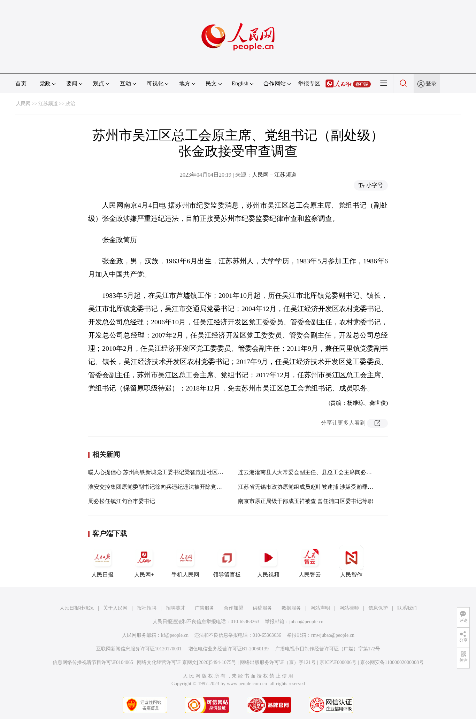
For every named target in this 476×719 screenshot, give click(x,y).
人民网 (23, 103)
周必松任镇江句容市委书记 (121, 501)
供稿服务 (262, 608)
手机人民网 (185, 575)
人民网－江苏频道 (274, 175)
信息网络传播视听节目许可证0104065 (93, 662)
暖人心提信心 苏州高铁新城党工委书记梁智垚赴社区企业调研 (164, 472)
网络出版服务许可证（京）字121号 (278, 662)
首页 (20, 83)
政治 (70, 103)
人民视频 (268, 575)
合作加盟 (233, 608)
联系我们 (407, 608)
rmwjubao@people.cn (332, 635)
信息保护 (378, 608)
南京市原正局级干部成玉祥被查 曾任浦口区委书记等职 (305, 501)
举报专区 (309, 83)
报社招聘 (146, 608)
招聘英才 (175, 608)
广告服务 (204, 608)
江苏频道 (48, 103)
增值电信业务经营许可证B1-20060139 (228, 648)
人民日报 (102, 575)
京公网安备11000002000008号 (392, 662)
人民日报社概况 (77, 608)
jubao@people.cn (306, 621)
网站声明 (320, 608)
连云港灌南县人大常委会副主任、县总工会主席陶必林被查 (310, 472)
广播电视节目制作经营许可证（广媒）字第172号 (327, 648)
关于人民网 (115, 608)
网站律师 (349, 608)
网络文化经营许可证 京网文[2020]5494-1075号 (186, 662)
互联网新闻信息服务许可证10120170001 (139, 648)
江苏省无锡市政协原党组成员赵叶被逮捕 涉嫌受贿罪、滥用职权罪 (319, 487)
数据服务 (291, 608)
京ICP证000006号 (338, 662)
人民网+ (144, 575)
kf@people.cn (175, 635)
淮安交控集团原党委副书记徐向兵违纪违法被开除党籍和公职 (163, 487)
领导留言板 (227, 575)
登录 (431, 83)
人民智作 (351, 575)
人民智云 (310, 575)
